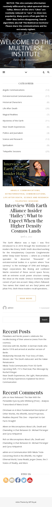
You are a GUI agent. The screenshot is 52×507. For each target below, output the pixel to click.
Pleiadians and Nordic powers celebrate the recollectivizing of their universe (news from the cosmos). (24, 339)
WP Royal (32, 502)
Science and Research (13, 139)
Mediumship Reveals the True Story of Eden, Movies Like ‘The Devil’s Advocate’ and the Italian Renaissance (25, 359)
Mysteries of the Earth (13, 120)
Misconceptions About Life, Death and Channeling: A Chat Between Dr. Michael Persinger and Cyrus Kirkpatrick (25, 430)
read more (26, 298)
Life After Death (10, 108)
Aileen (5, 426)
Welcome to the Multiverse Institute (26, 48)
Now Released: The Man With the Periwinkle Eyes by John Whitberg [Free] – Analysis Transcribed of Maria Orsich (26, 401)
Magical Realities (10, 114)
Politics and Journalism (13, 133)
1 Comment (44, 308)
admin (10, 308)
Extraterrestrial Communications (17, 96)
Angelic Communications (14, 90)
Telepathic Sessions (12, 151)
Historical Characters (12, 102)
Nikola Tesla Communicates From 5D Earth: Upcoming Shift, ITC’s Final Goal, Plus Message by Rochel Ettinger (25, 368)
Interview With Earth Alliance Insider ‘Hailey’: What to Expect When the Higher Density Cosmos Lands (26, 218)
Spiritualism (8, 145)
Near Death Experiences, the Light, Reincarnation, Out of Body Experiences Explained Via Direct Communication (25, 378)
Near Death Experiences (14, 126)
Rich (4, 439)
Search (44, 320)
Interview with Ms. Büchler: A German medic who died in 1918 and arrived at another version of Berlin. (25, 349)
